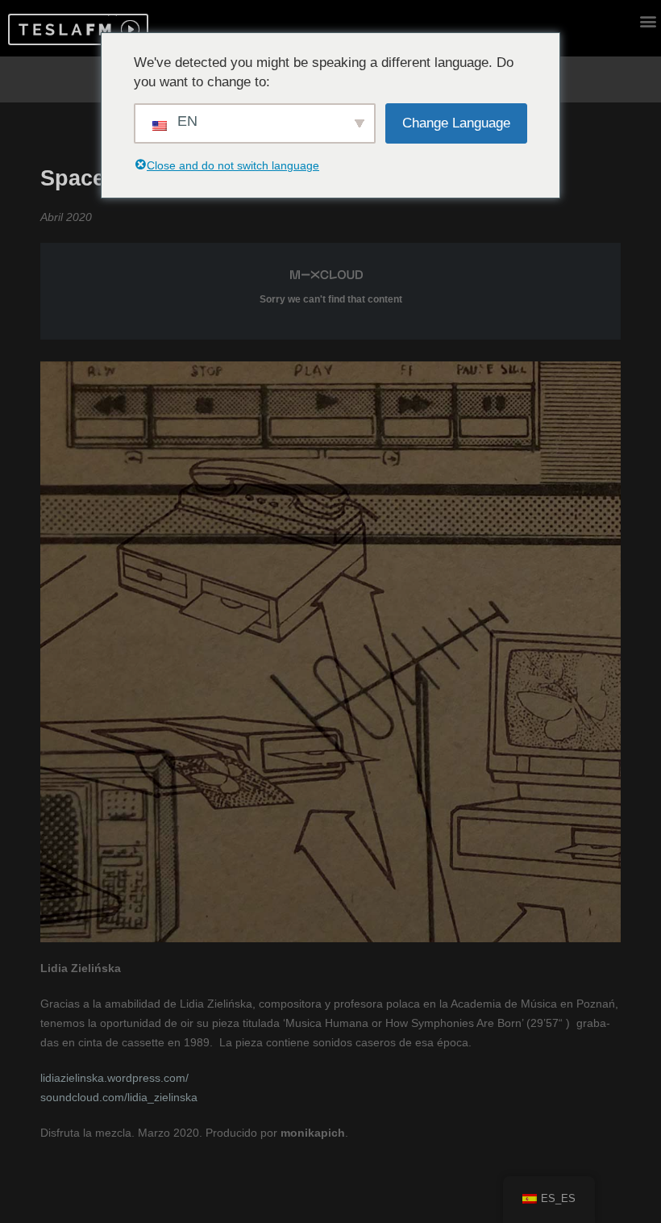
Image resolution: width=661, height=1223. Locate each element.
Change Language (456, 123)
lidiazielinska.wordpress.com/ (114, 1077)
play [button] (128, 29)
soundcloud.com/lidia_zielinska (118, 1097)
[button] (62, 29)
